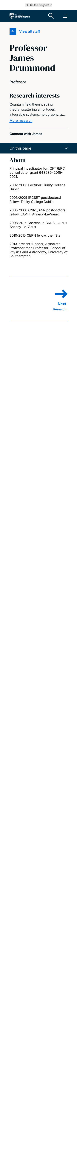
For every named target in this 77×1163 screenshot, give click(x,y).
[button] (39, 148)
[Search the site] (51, 16)
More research (21, 120)
